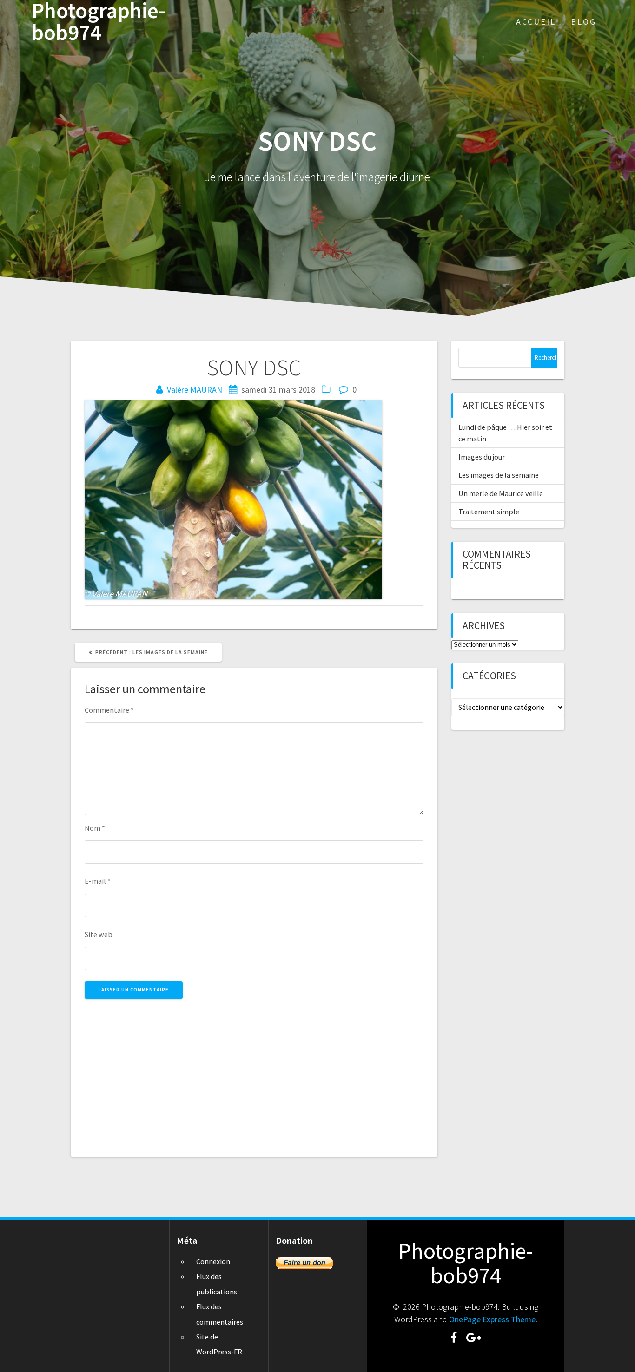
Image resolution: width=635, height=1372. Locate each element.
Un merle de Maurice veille (500, 493)
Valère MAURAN (194, 389)
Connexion (213, 1261)
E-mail (98, 881)
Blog (583, 21)
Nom (95, 828)
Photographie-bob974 (98, 22)
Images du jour (481, 456)
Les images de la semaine (498, 474)
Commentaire (109, 710)
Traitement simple (488, 511)
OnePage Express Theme (492, 1319)
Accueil (536, 21)
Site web (98, 934)
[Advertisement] (254, 1073)
